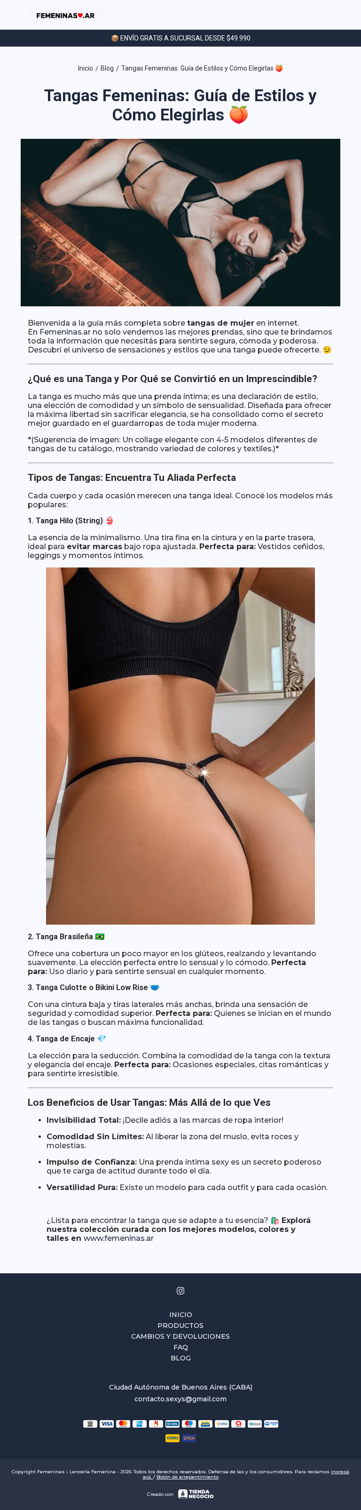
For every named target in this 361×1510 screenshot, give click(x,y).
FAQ (180, 1347)
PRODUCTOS (180, 1325)
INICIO (180, 1314)
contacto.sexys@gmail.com (180, 1399)
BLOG (181, 1358)
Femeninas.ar (65, 332)
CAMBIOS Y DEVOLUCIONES (180, 1336)
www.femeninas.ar (119, 1238)
